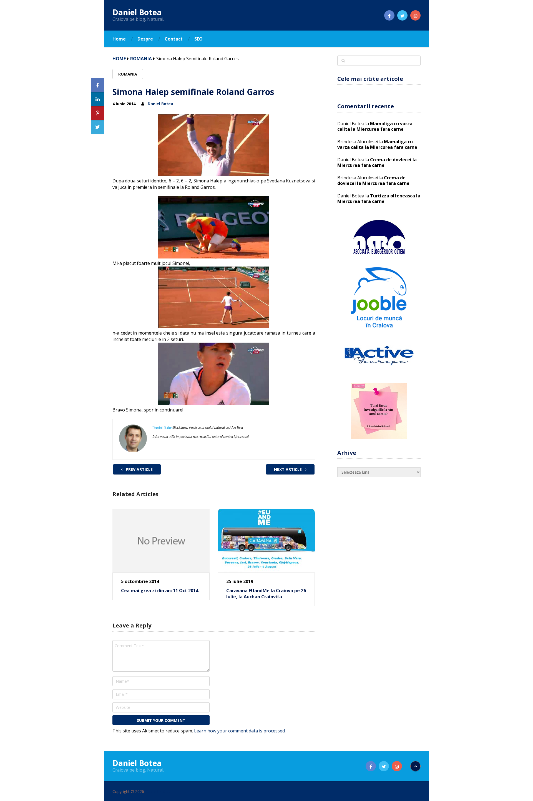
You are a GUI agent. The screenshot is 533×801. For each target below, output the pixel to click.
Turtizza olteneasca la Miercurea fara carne (378, 198)
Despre (145, 39)
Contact (174, 39)
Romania (141, 59)
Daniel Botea (137, 12)
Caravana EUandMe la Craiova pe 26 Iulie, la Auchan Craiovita (266, 593)
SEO (198, 39)
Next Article (288, 469)
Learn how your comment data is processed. (240, 731)
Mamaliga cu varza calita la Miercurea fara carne (375, 126)
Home (119, 39)
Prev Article (139, 469)
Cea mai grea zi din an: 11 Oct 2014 (159, 590)
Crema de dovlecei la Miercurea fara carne (377, 162)
